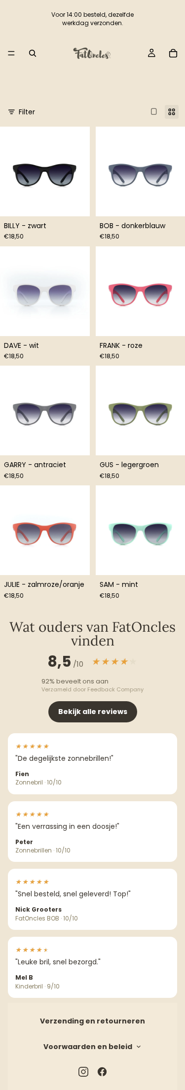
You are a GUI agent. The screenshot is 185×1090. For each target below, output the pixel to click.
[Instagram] (83, 1071)
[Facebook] (102, 1071)
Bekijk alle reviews (92, 711)
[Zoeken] (32, 53)
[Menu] (11, 53)
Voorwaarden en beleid (87, 1047)
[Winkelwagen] (173, 53)
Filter (27, 112)
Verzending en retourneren (92, 1021)
